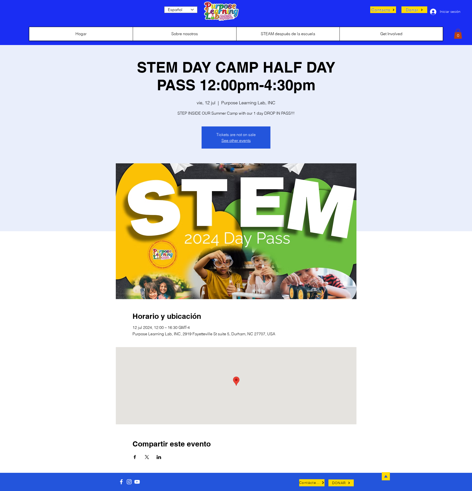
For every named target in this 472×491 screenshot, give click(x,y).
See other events (236, 140)
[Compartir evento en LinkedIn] (159, 457)
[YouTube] (137, 481)
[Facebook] (121, 481)
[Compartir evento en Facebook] (135, 457)
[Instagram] (129, 481)
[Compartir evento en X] (147, 457)
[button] (458, 34)
